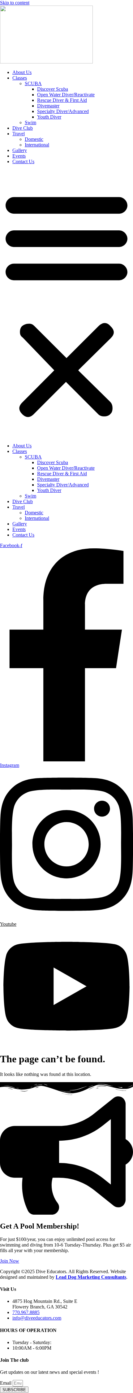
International (37, 144)
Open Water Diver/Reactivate (66, 94)
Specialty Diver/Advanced (63, 111)
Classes (19, 78)
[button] (66, 303)
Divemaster (48, 105)
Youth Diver (49, 117)
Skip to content (14, 2)
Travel (18, 133)
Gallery (19, 150)
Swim (30, 122)
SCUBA (33, 83)
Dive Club (22, 128)
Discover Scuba (52, 89)
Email (6, 1383)
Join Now (9, 1261)
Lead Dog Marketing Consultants (91, 1277)
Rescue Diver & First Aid (62, 100)
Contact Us (23, 161)
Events (19, 156)
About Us (22, 72)
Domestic (34, 139)
